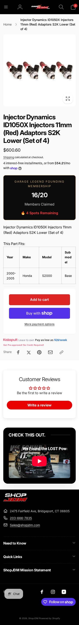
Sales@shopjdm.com (25, 525)
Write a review (39, 405)
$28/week (60, 340)
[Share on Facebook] (18, 352)
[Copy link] (61, 352)
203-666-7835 (21, 518)
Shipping (8, 157)
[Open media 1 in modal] (39, 70)
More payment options (40, 324)
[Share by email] (50, 352)
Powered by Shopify (49, 618)
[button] (6, 7)
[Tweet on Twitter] (29, 352)
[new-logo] (15, 500)
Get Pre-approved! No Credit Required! (23, 344)
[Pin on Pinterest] (39, 352)
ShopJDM (33, 618)
